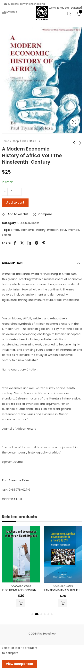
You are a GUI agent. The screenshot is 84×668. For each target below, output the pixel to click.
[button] (32, 614)
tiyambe (73, 230)
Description (12, 263)
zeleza (6, 235)
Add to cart (15, 202)
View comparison (19, 664)
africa (15, 230)
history (41, 230)
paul (63, 230)
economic (28, 230)
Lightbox (74, 122)
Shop (16, 141)
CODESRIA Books (30, 141)
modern (52, 230)
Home (5, 141)
